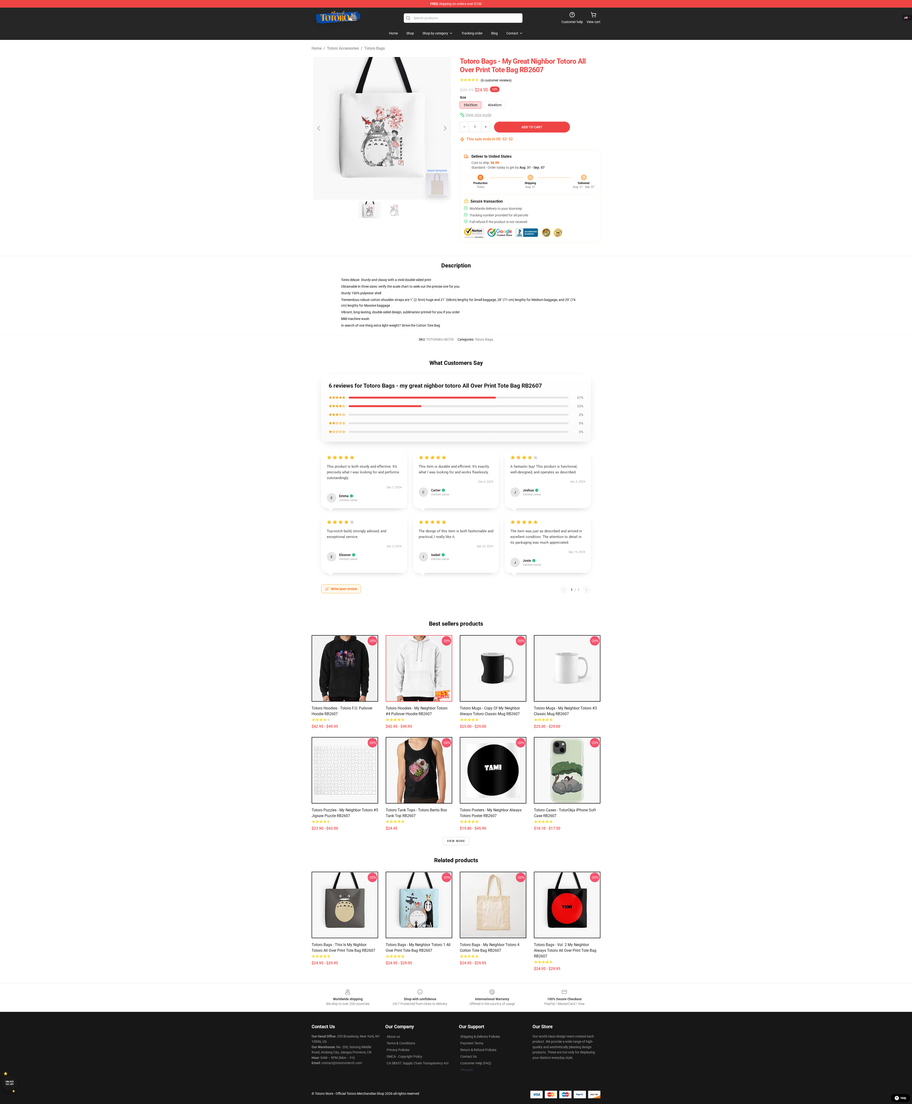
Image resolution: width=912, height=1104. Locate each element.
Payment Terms (471, 1043)
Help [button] (903, 1098)
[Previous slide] (319, 128)
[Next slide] (445, 128)
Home (317, 48)
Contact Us (468, 1056)
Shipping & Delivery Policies (480, 1036)
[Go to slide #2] (394, 210)
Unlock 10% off (9, 1082)
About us (393, 1036)
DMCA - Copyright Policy (404, 1056)
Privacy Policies (398, 1050)
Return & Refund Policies (478, 1050)
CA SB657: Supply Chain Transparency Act (418, 1063)
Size (463, 97)
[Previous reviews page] (563, 589)
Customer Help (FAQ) (475, 1063)
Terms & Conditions (401, 1043)
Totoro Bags (374, 48)
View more (456, 841)
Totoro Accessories (343, 48)
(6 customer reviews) (496, 80)
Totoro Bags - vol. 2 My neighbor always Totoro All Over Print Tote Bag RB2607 (565, 950)
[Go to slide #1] (369, 210)
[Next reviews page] (586, 589)
